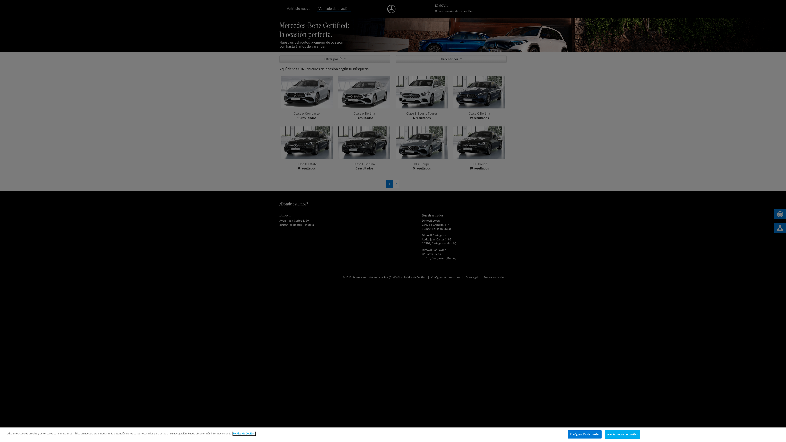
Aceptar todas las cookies (622, 434)
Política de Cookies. (244, 433)
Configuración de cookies (585, 434)
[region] (393, 434)
